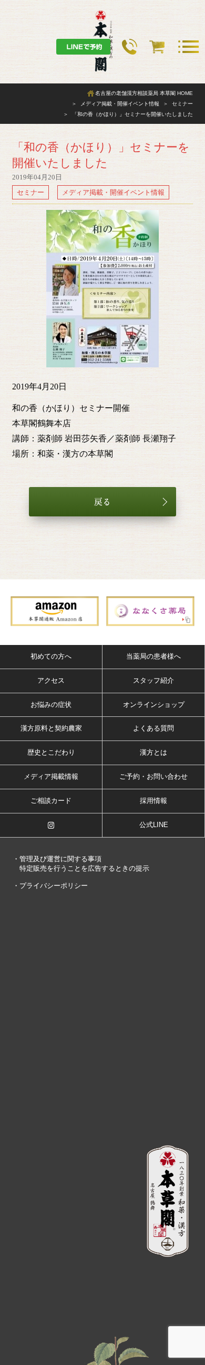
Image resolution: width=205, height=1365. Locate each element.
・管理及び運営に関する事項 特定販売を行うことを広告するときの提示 (81, 863)
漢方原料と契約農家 (51, 728)
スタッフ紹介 (153, 680)
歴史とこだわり (51, 752)
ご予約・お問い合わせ (153, 776)
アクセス (51, 680)
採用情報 (153, 801)
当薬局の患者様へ (153, 656)
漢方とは (153, 752)
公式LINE (153, 825)
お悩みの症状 (50, 704)
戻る (102, 501)
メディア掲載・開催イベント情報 (113, 192)
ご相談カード (50, 801)
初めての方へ (50, 656)
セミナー (30, 192)
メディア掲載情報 (51, 776)
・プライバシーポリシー (50, 886)
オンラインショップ (153, 704)
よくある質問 (153, 728)
